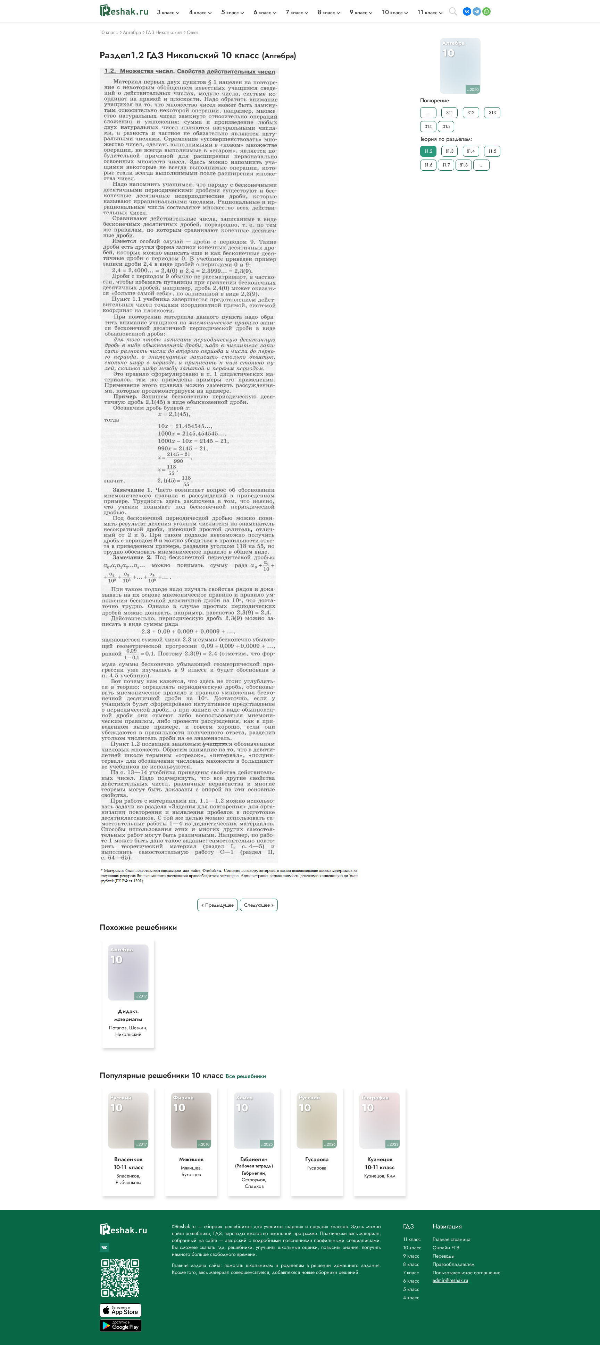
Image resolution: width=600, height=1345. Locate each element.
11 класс (412, 1239)
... (428, 112)
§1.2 (428, 151)
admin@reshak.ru (450, 1280)
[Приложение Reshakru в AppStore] (120, 1315)
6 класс (411, 1280)
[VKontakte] (467, 11)
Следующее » (259, 904)
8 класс (411, 1264)
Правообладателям (454, 1264)
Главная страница (451, 1239)
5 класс (411, 1289)
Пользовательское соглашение (466, 1272)
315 (446, 126)
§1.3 (449, 151)
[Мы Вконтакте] (104, 1247)
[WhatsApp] (486, 11)
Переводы (444, 1255)
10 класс (412, 1247)
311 (449, 112)
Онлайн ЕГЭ (446, 1247)
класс (165, 12)
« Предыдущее (217, 904)
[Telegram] (477, 11)
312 (470, 112)
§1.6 (428, 165)
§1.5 (492, 151)
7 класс (411, 1272)
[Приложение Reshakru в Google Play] (120, 1330)
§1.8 (464, 165)
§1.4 (471, 151)
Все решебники (246, 1075)
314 (428, 126)
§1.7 (446, 165)
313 (492, 112)
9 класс (411, 1255)
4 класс (411, 1297)
